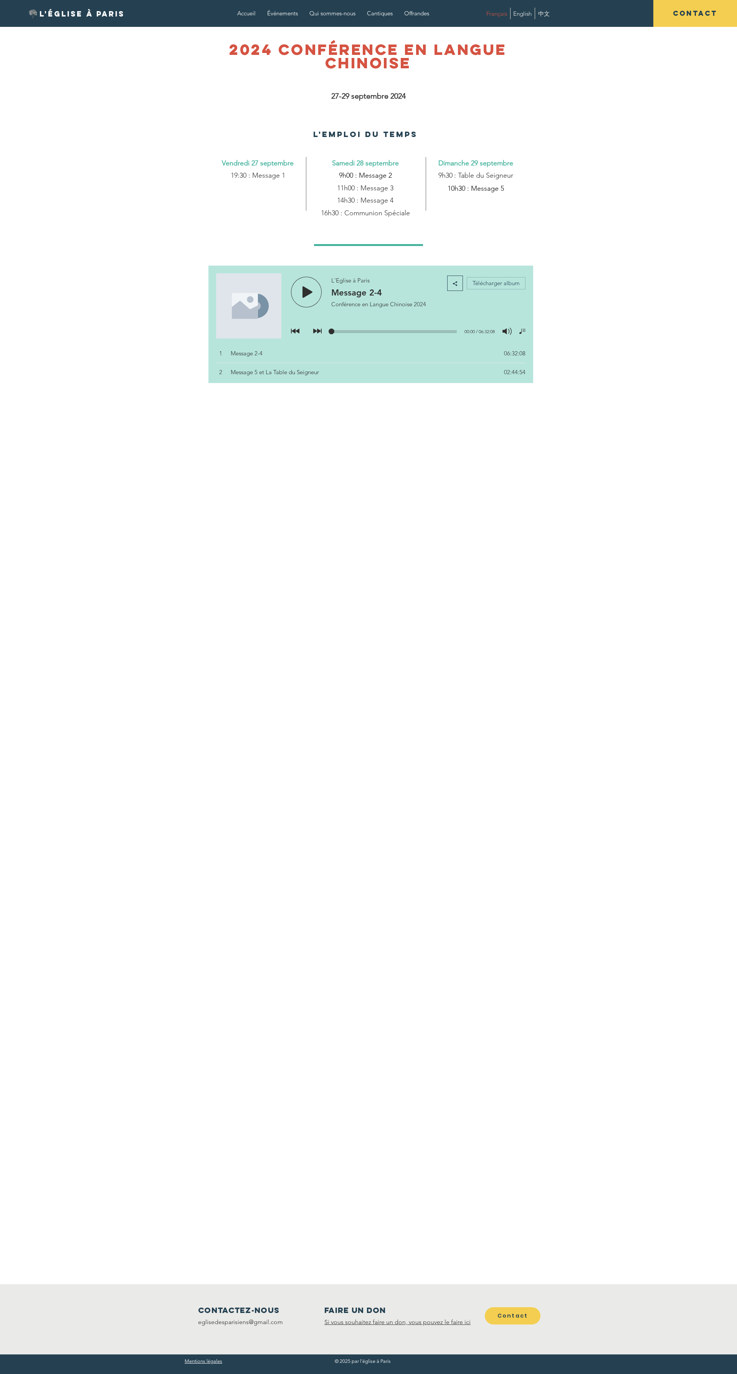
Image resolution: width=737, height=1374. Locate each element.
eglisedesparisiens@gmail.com (240, 1322)
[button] (695, 13)
